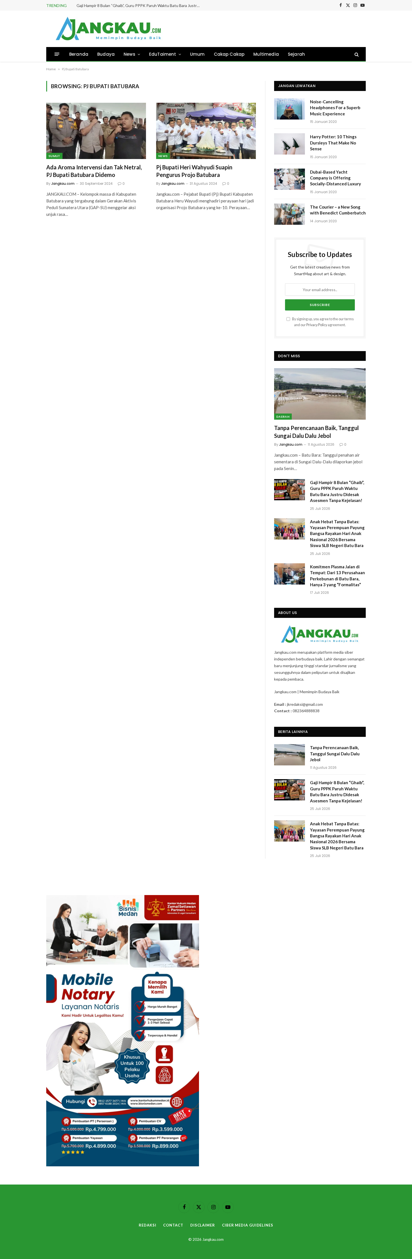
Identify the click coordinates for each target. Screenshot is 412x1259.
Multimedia (266, 54)
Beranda (78, 54)
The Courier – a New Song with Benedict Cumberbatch (338, 209)
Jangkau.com (63, 183)
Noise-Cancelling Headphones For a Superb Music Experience (335, 107)
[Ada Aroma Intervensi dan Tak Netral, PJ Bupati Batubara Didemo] (96, 131)
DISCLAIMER (202, 1225)
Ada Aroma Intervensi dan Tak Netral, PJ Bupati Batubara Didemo (94, 171)
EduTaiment (162, 54)
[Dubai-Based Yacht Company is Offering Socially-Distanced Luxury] (289, 179)
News (129, 54)
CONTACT (173, 1225)
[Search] (356, 54)
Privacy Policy (316, 325)
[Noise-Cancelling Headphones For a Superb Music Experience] (289, 109)
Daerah (283, 416)
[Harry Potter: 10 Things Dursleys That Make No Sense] (289, 144)
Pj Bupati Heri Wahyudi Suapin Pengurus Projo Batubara (194, 171)
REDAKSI (147, 1225)
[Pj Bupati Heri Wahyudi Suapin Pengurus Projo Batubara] (206, 131)
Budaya (106, 54)
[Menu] (57, 54)
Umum (197, 54)
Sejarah (296, 54)
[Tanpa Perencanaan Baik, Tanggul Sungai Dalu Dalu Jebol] (320, 394)
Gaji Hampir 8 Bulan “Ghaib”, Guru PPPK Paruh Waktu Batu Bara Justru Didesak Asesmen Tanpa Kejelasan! (140, 5)
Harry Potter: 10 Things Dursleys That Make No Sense (333, 142)
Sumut (54, 156)
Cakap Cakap (229, 54)
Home (51, 69)
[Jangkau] (108, 29)
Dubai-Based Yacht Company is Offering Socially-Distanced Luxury (335, 177)
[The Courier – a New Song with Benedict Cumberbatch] (289, 214)
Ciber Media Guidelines (247, 1225)
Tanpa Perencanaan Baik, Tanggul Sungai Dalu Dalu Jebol (316, 431)
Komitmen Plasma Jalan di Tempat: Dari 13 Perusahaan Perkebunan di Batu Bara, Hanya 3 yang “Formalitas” (337, 575)
